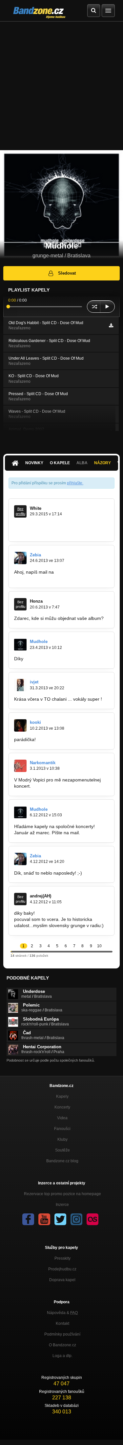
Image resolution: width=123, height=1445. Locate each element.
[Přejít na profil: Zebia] (20, 558)
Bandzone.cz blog (62, 1161)
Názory (102, 463)
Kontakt (62, 1323)
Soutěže (62, 1150)
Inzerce (62, 1204)
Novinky (34, 463)
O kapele (60, 463)
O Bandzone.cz (62, 1345)
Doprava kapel (62, 1280)
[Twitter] (60, 1219)
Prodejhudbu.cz (62, 1269)
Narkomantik (42, 762)
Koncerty (62, 1107)
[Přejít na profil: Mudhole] (20, 644)
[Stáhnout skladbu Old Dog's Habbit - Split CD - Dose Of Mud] (111, 325)
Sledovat (67, 273)
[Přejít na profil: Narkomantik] (20, 766)
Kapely (62, 1096)
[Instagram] (76, 1219)
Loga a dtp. (62, 1355)
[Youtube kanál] (44, 1219)
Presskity (62, 1258)
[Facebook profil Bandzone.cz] (28, 1219)
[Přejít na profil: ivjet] (20, 685)
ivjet (34, 682)
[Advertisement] (61, 86)
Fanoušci (62, 1128)
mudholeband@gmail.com (41, 578)
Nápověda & (62, 1312)
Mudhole (39, 641)
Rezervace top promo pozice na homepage (62, 1194)
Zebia (35, 554)
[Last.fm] (92, 1219)
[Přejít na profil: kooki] (20, 725)
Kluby (62, 1139)
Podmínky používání (62, 1334)
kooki (35, 722)
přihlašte (74, 483)
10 (99, 946)
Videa (62, 1118)
